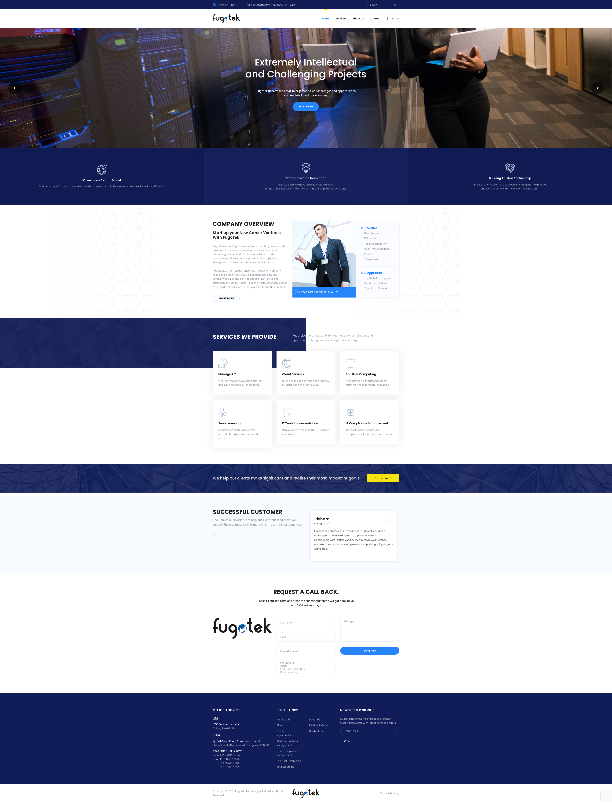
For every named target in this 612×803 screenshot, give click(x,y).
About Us (358, 18)
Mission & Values (319, 725)
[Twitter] (345, 741)
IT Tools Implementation (300, 423)
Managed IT (227, 374)
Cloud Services (293, 374)
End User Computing (361, 374)
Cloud (280, 725)
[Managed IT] (306, 662)
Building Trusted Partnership (510, 178)
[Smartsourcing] (306, 672)
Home (325, 18)
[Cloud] (306, 666)
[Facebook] (341, 741)
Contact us (382, 478)
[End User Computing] (306, 669)
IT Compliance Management (367, 423)
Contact (375, 18)
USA (232, 5)
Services (340, 18)
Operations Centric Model (102, 180)
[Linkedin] (348, 741)
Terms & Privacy (389, 793)
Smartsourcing (229, 423)
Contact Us (316, 731)
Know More (226, 298)
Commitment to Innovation (305, 178)
